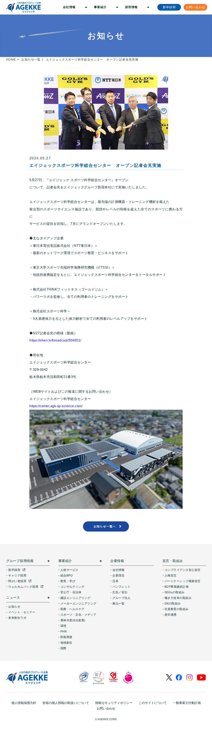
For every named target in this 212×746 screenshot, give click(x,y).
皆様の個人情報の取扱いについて (65, 703)
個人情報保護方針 (23, 703)
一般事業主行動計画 (187, 703)
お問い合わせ (106, 708)
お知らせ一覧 (30, 59)
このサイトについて (153, 703)
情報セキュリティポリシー (113, 703)
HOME (11, 59)
